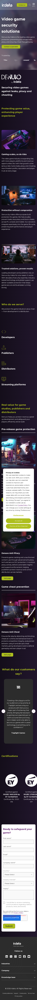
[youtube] (20, 957)
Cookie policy (23, 993)
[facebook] (24, 957)
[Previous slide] (3, 711)
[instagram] (15, 957)
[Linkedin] (6, 957)
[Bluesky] (29, 957)
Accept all (18, 521)
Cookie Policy (23, 505)
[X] (11, 957)
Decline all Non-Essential (19, 526)
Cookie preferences (7, 993)
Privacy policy (18, 996)
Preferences (18, 515)
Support (16, 993)
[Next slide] (33, 711)
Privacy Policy (18, 913)
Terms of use (31, 993)
